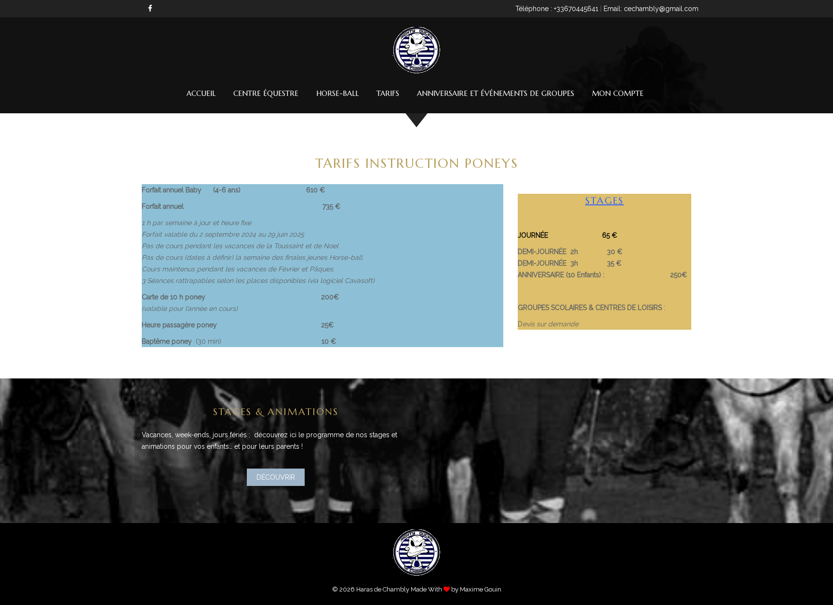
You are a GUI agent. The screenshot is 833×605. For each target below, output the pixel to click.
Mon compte (618, 93)
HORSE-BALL (337, 93)
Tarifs (387, 93)
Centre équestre (265, 93)
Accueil (201, 93)
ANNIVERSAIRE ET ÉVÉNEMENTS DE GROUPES (495, 93)
